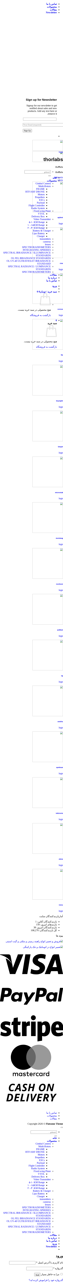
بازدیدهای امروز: (48, 924)
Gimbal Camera (43, 1143)
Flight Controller (37, 1165)
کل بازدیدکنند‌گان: (48, 930)
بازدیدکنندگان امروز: (46, 927)
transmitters (45, 1199)
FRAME (40, 1149)
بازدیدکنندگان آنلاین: (47, 921)
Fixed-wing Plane (42, 1171)
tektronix (58, 177)
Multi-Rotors (44, 1146)
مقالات (53, 9)
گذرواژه (58, 1268)
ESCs (42, 1160)
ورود (37, 1274)
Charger (41, 1196)
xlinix (60, 180)
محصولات (52, 7)
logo (61, 152)
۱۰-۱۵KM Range (36, 225)
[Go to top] (62, 1127)
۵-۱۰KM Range (37, 222)
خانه (55, 1138)
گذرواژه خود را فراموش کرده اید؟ (46, 1280)
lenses (48, 1204)
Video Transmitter (42, 219)
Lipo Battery (38, 1193)
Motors (41, 1154)
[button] (51, 12)
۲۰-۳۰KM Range (36, 1188)
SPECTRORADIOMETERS (36, 272)
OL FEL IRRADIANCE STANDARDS (31, 258)
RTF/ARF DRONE (35, 1152)
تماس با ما (51, 4)
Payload (41, 1163)
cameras (47, 1202)
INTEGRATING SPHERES (37, 1210)
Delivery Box (38, 216)
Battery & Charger (42, 1191)
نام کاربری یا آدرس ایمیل (49, 1262)
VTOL (41, 213)
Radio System (38, 1168)
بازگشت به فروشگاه (40, 315)
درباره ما (52, 1238)
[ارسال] (49, 175)
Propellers (40, 1157)
